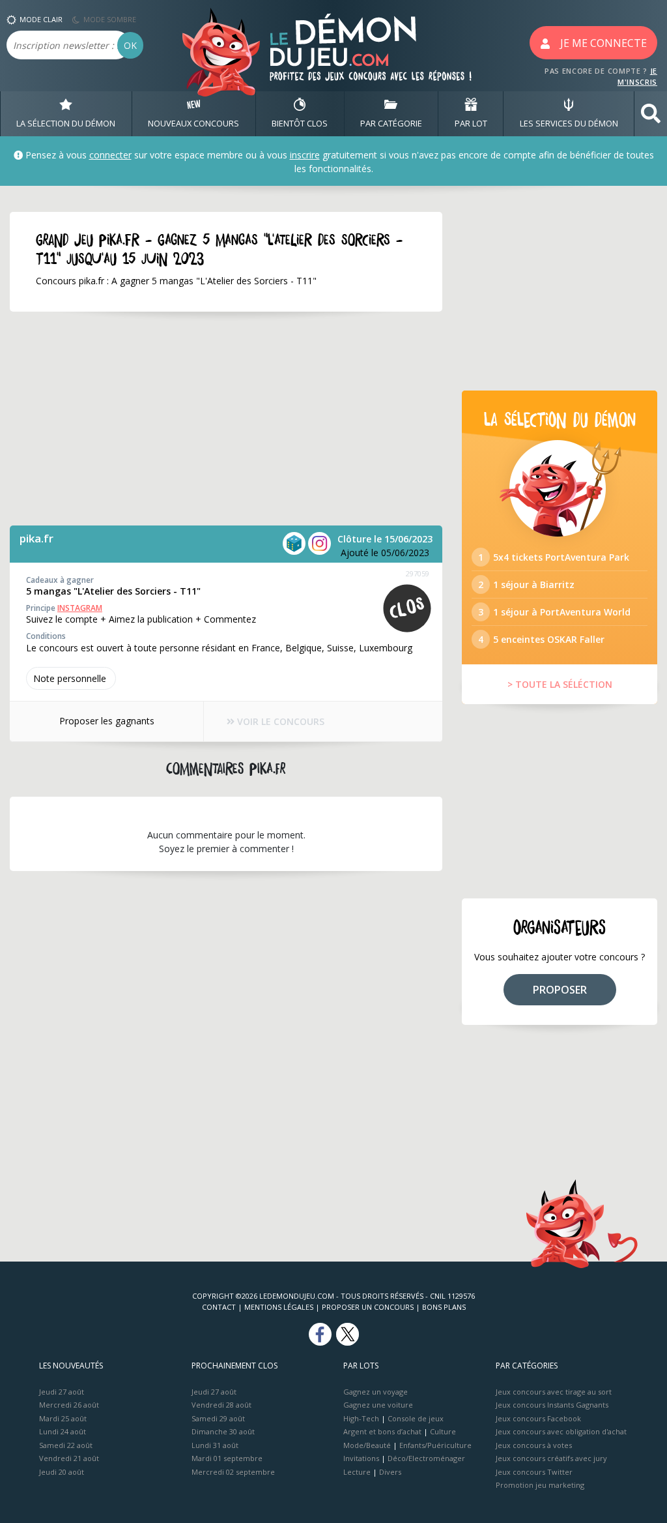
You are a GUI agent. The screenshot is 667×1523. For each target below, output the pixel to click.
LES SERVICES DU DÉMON (569, 123)
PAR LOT (471, 123)
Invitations (361, 1458)
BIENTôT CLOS (300, 123)
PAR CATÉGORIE (391, 123)
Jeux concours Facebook (538, 1418)
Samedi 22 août (65, 1445)
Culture (443, 1431)
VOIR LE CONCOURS (279, 721)
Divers (390, 1472)
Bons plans (444, 1307)
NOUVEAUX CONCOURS (193, 123)
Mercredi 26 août (69, 1405)
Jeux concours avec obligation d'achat (561, 1431)
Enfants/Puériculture (435, 1445)
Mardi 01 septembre (227, 1458)
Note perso (69, 678)
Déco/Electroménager (426, 1458)
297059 (417, 573)
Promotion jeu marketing (540, 1485)
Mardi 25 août (63, 1418)
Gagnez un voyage (375, 1392)
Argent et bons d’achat (382, 1431)
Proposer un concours (368, 1307)
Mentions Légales (278, 1307)
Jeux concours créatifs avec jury (551, 1458)
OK (130, 45)
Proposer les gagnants (106, 721)
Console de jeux (416, 1418)
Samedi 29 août (218, 1418)
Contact (219, 1307)
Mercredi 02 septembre (233, 1472)
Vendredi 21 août (69, 1458)
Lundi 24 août (62, 1431)
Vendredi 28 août (221, 1405)
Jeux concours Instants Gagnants (552, 1405)
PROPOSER (560, 990)
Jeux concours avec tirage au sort (554, 1392)
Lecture (357, 1472)
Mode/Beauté (367, 1445)
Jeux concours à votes (534, 1445)
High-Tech (361, 1418)
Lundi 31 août (215, 1445)
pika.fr (36, 538)
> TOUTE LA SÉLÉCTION (559, 684)
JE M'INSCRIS (637, 76)
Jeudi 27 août (61, 1392)
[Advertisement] (226, 418)
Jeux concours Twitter (534, 1472)
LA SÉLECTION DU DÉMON (65, 123)
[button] (650, 113)
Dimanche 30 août (223, 1431)
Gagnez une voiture (378, 1405)
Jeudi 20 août (61, 1472)
